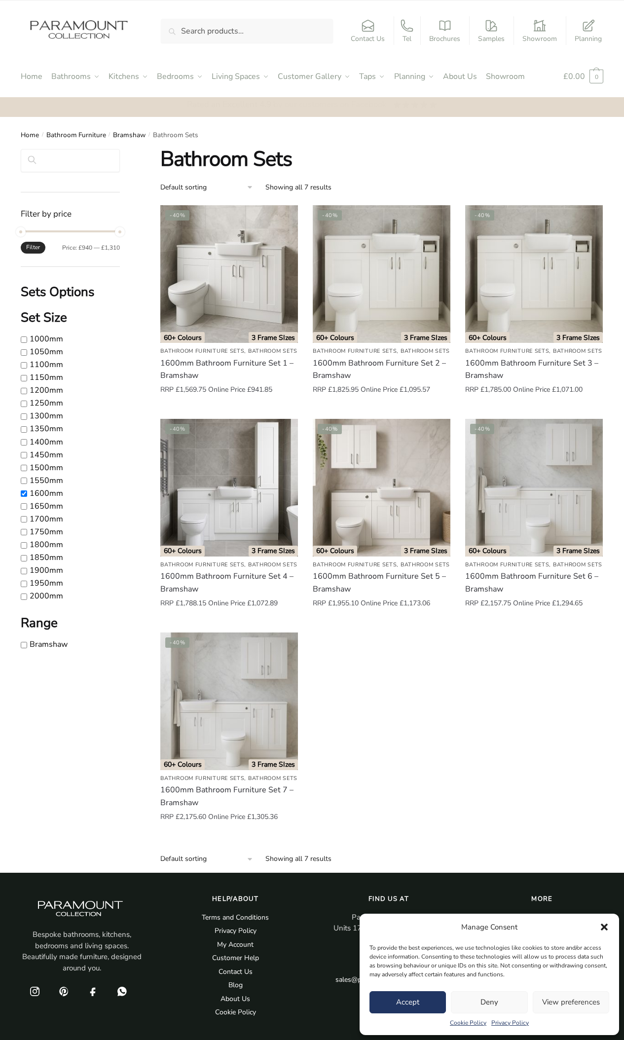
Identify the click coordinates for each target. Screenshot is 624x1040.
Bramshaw (129, 135)
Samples (491, 38)
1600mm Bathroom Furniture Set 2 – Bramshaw (379, 369)
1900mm (46, 570)
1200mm (46, 390)
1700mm (46, 519)
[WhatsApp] (122, 991)
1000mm (46, 339)
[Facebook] (93, 991)
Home (30, 135)
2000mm (46, 596)
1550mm (46, 480)
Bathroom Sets (272, 351)
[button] (604, 927)
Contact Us (368, 38)
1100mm (46, 364)
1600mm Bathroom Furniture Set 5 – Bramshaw (379, 582)
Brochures (444, 38)
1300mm (46, 416)
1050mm (46, 351)
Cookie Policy (468, 1023)
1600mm (46, 493)
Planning (588, 38)
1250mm (46, 403)
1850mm (46, 557)
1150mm (46, 377)
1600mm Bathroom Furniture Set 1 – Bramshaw (227, 369)
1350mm (46, 429)
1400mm (46, 442)
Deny (489, 1002)
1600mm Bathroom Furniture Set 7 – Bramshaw (227, 796)
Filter (33, 247)
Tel (407, 38)
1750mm (46, 531)
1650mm (46, 506)
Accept (407, 1002)
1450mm (46, 454)
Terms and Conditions (235, 917)
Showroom (539, 38)
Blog (235, 985)
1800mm (46, 544)
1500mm (46, 467)
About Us (235, 998)
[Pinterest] (64, 991)
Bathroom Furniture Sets (202, 351)
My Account (235, 944)
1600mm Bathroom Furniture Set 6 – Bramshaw (531, 582)
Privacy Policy (510, 1023)
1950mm (46, 583)
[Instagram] (34, 991)
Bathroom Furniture (76, 135)
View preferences (571, 1002)
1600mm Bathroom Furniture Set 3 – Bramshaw (531, 369)
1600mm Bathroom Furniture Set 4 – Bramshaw (227, 582)
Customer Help (235, 958)
